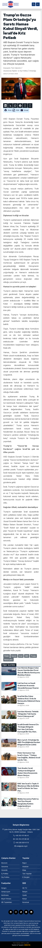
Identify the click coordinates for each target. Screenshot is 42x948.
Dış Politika (5, 877)
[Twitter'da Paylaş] (10, 105)
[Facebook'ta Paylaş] (20, 105)
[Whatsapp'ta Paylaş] (15, 105)
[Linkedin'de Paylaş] (5, 105)
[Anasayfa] (10, 4)
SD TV (24, 888)
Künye (24, 899)
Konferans (5, 895)
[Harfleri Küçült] (30, 105)
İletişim (24, 892)
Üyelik (24, 895)
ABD (26, 656)
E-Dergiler (26, 877)
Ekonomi (4, 863)
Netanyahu (8, 660)
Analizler (25, 866)
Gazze (13, 656)
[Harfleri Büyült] (25, 105)
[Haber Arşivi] (33, 4)
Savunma (4, 866)
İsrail (21, 656)
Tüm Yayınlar (27, 874)
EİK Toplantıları (6, 902)
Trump (33, 656)
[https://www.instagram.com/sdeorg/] (16, 912)
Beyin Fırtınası (6, 899)
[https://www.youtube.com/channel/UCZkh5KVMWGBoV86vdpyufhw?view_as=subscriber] (26, 912)
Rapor (24, 863)
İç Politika (4, 874)
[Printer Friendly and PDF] (16, 110)
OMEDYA (27, 945)
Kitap (24, 870)
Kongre (3, 888)
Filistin (6, 656)
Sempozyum (5, 892)
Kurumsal (25, 902)
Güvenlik (4, 870)
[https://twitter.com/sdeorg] (21, 912)
